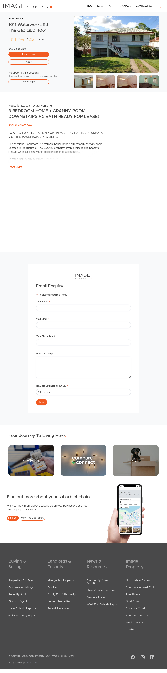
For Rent (53, 587)
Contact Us (144, 6)
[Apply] (31, 460)
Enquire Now (29, 54)
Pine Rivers (133, 594)
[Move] (136, 460)
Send (41, 402)
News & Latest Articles (101, 590)
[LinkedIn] (152, 657)
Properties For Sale (20, 580)
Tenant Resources (58, 608)
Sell (100, 6)
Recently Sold (17, 594)
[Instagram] (142, 657)
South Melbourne (137, 615)
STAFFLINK (33, 662)
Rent (111, 6)
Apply (29, 62)
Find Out (12, 518)
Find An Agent (17, 601)
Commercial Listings (20, 587)
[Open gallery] (116, 44)
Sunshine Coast (135, 608)
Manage (125, 6)
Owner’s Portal (96, 597)
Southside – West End (140, 587)
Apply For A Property (62, 594)
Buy (90, 6)
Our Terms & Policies (57, 656)
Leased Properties (59, 601)
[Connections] (83, 460)
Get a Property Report (22, 615)
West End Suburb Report (103, 604)
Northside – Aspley (138, 580)
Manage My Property (61, 580)
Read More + (16, 166)
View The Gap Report (32, 518)
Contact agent (29, 82)
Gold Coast (133, 601)
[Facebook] (132, 657)
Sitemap (20, 662)
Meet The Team (135, 622)
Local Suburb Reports (22, 608)
